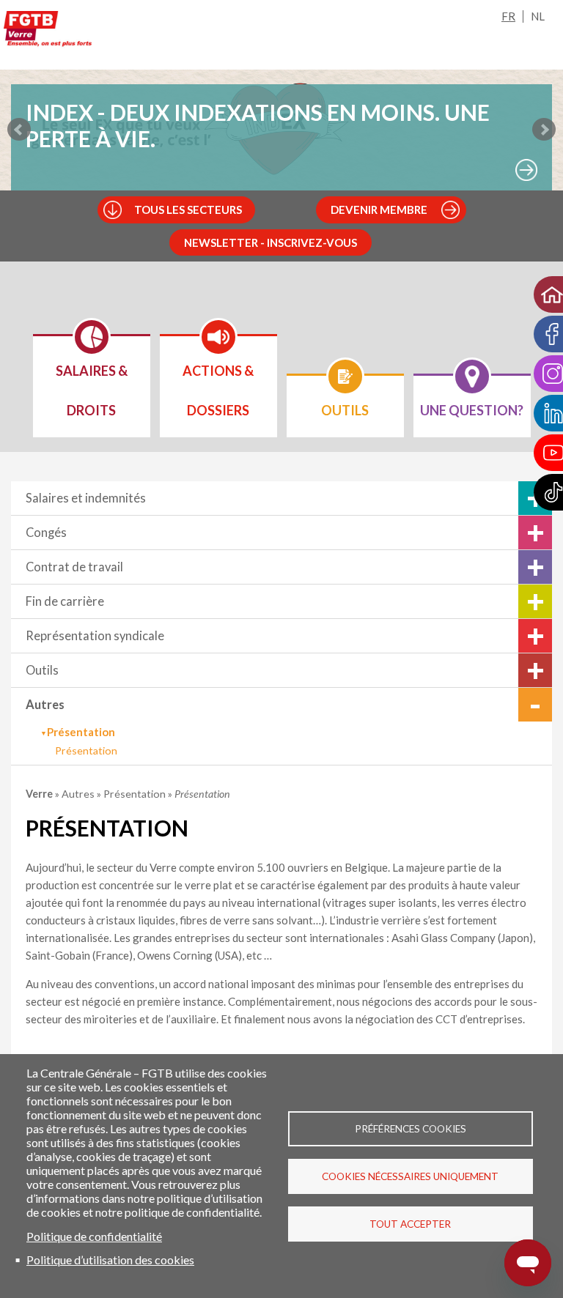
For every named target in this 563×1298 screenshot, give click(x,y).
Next (544, 129)
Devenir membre (379, 209)
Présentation (86, 750)
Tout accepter (410, 1224)
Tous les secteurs (188, 209)
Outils (42, 670)
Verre (40, 793)
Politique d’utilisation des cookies (110, 1260)
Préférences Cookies (410, 1129)
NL (538, 16)
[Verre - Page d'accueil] (48, 31)
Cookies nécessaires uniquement (410, 1176)
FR (508, 16)
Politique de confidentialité (94, 1236)
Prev (19, 129)
